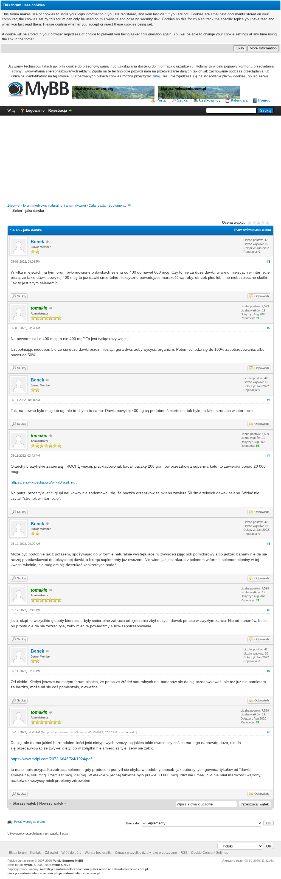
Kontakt (35, 853)
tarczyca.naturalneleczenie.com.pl (32, 873)
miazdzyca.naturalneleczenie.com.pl (66, 869)
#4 (268, 455)
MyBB (28, 864)
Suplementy (117, 205)
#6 (268, 610)
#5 (268, 543)
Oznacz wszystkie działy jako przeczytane (146, 853)
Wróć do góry (71, 853)
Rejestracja (57, 110)
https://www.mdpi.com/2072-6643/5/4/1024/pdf (51, 759)
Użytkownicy (209, 100)
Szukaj (183, 100)
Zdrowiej (51, 853)
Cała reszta (97, 205)
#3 (268, 399)
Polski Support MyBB (68, 860)
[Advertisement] (140, 156)
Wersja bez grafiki (98, 853)
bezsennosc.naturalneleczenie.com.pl (120, 869)
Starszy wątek (24, 803)
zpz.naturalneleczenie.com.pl (78, 873)
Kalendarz (239, 100)
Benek (37, 241)
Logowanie (35, 110)
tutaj (156, 76)
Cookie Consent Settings (209, 853)
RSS (184, 853)
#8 (268, 732)
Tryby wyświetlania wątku (252, 229)
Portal (161, 100)
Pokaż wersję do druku (29, 821)
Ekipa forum (18, 853)
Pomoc (264, 100)
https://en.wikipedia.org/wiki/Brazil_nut (44, 482)
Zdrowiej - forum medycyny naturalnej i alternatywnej (46, 205)
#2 (268, 328)
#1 (268, 261)
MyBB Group (61, 864)
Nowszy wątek (51, 803)
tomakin (130, 732)
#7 (268, 671)
